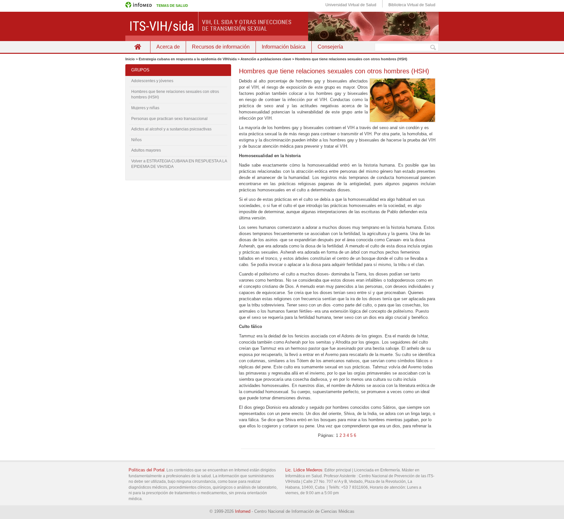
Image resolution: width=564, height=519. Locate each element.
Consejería (330, 47)
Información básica (284, 47)
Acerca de (168, 47)
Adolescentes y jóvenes (152, 81)
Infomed (242, 511)
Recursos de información (221, 47)
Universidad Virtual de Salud (350, 5)
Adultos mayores (146, 150)
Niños (136, 140)
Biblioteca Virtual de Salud (411, 5)
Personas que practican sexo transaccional (169, 118)
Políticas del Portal (146, 469)
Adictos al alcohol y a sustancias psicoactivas (171, 129)
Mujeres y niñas (145, 108)
